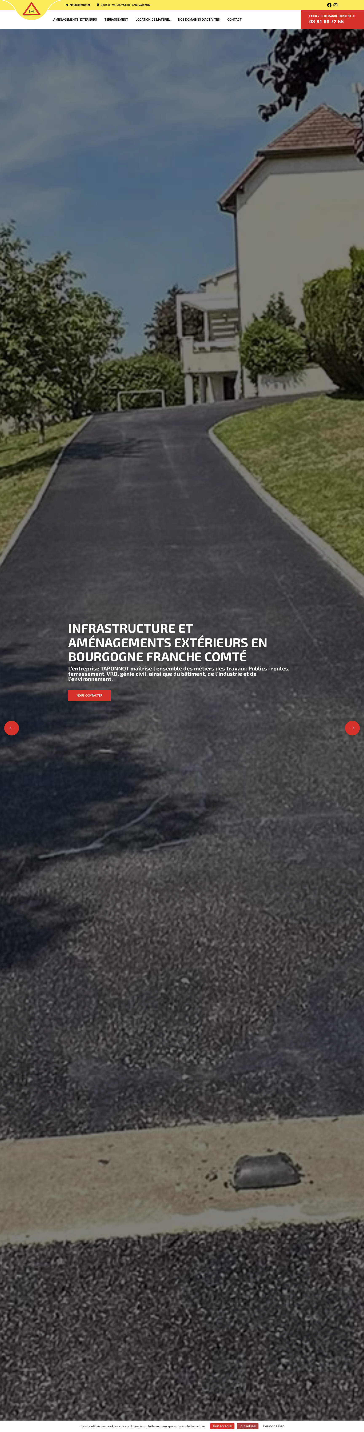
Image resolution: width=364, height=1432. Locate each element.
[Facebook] (329, 5)
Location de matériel (153, 19)
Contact (234, 19)
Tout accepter (222, 1426)
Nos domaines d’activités (199, 19)
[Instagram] (335, 5)
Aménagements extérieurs (75, 19)
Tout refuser (247, 1426)
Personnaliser (273, 1426)
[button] (11, 728)
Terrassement (116, 19)
